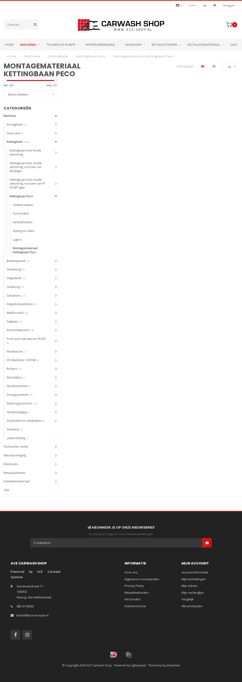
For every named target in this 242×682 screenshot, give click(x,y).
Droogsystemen (20, 394)
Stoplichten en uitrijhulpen (26, 420)
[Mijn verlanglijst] (214, 5)
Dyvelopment (171, 665)
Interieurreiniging (100, 44)
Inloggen (229, 5)
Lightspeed (138, 665)
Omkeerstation (23, 205)
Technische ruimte (61, 44)
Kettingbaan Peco (21, 196)
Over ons (131, 572)
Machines (28, 44)
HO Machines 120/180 (23, 360)
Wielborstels (17, 313)
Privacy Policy (134, 586)
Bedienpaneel (18, 261)
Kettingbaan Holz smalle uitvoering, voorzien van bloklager (26, 167)
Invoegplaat (16, 124)
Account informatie (195, 572)
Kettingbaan (18, 141)
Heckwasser (16, 351)
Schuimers (16, 295)
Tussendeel (21, 213)
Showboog (16, 269)
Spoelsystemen (19, 386)
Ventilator (15, 429)
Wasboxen (133, 44)
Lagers (17, 239)
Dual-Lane (15, 133)
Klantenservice (135, 606)
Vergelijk (188, 599)
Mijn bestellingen (194, 579)
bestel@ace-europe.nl (32, 615)
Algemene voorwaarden (142, 579)
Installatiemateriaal (203, 44)
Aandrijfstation (23, 222)
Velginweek (16, 278)
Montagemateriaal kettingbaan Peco (25, 250)
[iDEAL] (114, 654)
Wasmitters (16, 377)
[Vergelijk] (204, 5)
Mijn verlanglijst (193, 592)
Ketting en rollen (23, 231)
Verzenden (133, 599)
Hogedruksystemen (22, 304)
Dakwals (14, 321)
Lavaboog (15, 287)
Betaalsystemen (164, 44)
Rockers (14, 368)
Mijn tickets (189, 586)
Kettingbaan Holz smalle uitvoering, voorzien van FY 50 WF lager (27, 183)
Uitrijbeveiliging (18, 412)
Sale (233, 44)
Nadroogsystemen (22, 403)
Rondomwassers (20, 330)
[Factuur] (128, 654)
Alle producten (192, 606)
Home (9, 44)
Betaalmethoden (137, 592)
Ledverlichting (17, 438)
